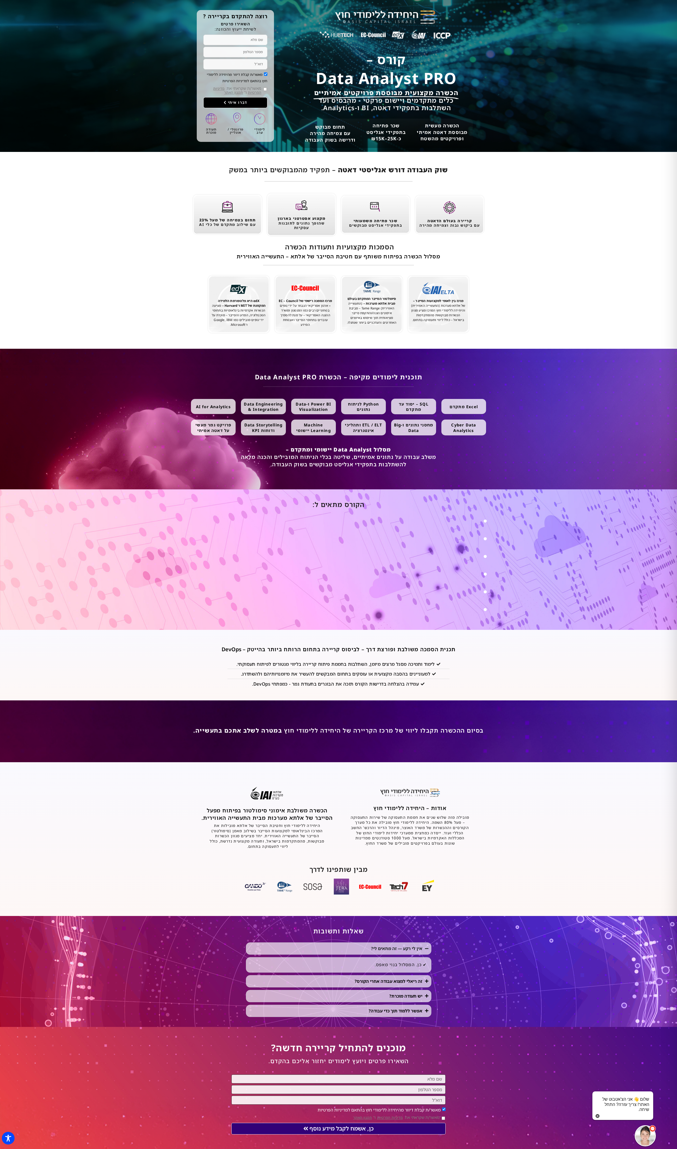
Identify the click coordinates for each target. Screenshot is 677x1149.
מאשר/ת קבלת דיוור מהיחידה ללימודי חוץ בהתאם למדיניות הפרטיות (379, 1110)
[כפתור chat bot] (645, 1135)
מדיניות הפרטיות (390, 1117)
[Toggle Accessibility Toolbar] (8, 1138)
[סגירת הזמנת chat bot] (597, 1115)
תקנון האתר (233, 92)
